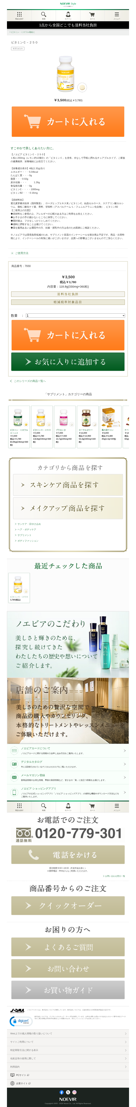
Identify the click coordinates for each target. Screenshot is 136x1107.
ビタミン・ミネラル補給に (23, 32)
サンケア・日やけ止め (29, 524)
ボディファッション (28, 540)
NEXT (11, 588)
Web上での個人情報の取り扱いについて (31, 1033)
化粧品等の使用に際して (23, 1058)
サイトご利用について (22, 1041)
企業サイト (22, 1083)
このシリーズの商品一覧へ (30, 381)
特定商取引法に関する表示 (24, 1050)
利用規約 (15, 1066)
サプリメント (25, 535)
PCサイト (21, 1075)
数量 (14, 315)
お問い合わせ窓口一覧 (115, 876)
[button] (21, 1021)
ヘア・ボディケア (27, 529)
